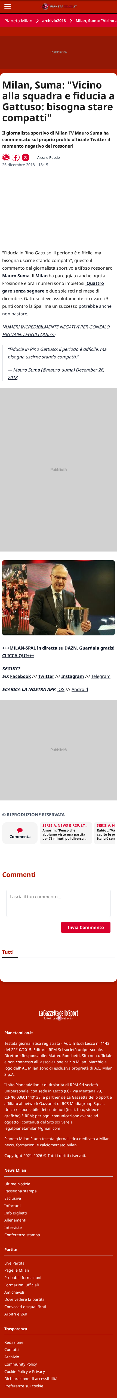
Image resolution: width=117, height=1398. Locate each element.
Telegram (100, 676)
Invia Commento (86, 927)
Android (80, 689)
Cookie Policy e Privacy (24, 1371)
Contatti (11, 1349)
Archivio (11, 1356)
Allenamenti (15, 1220)
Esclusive (12, 1198)
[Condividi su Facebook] (16, 157)
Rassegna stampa (20, 1190)
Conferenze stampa (22, 1234)
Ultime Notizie (17, 1183)
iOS (60, 689)
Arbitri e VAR (15, 1314)
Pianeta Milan (18, 21)
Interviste (13, 1227)
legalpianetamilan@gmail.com (32, 1128)
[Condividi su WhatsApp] (6, 157)
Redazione (13, 1342)
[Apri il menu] (7, 6)
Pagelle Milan (16, 1270)
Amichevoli (14, 1292)
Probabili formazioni (22, 1277)
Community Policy (20, 1364)
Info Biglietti (15, 1213)
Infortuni (12, 1205)
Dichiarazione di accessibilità (30, 1378)
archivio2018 (54, 20)
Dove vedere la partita (24, 1299)
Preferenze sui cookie (23, 1385)
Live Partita (14, 1263)
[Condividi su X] (25, 157)
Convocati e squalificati (25, 1306)
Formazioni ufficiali (21, 1284)
